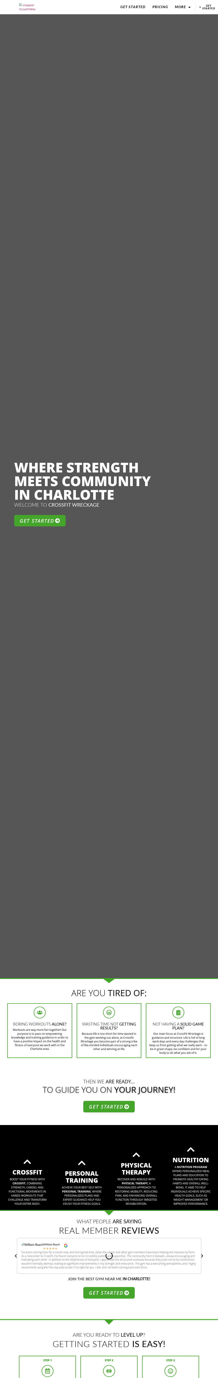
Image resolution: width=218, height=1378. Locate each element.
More (180, 7)
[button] (16, 1256)
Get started (133, 7)
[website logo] (27, 7)
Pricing (160, 7)
